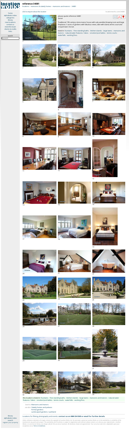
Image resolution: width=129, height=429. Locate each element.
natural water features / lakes (76, 33)
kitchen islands (96, 31)
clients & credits (10, 29)
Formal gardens (37, 409)
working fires (72, 35)
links (10, 31)
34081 (74, 6)
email (86, 416)
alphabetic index (10, 15)
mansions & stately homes (41, 6)
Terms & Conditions (39, 426)
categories (10, 18)
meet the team (10, 27)
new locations (10, 22)
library (10, 20)
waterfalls (62, 35)
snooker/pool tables (97, 33)
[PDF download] (119, 18)
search (10, 420)
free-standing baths (81, 31)
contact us (10, 24)
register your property (10, 422)
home (10, 13)
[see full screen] (115, 17)
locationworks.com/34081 (115, 11)
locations (25, 6)
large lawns (107, 31)
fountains (68, 31)
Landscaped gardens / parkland (43, 412)
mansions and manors (61, 6)
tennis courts (112, 33)
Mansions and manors (40, 404)
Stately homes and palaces (41, 407)
